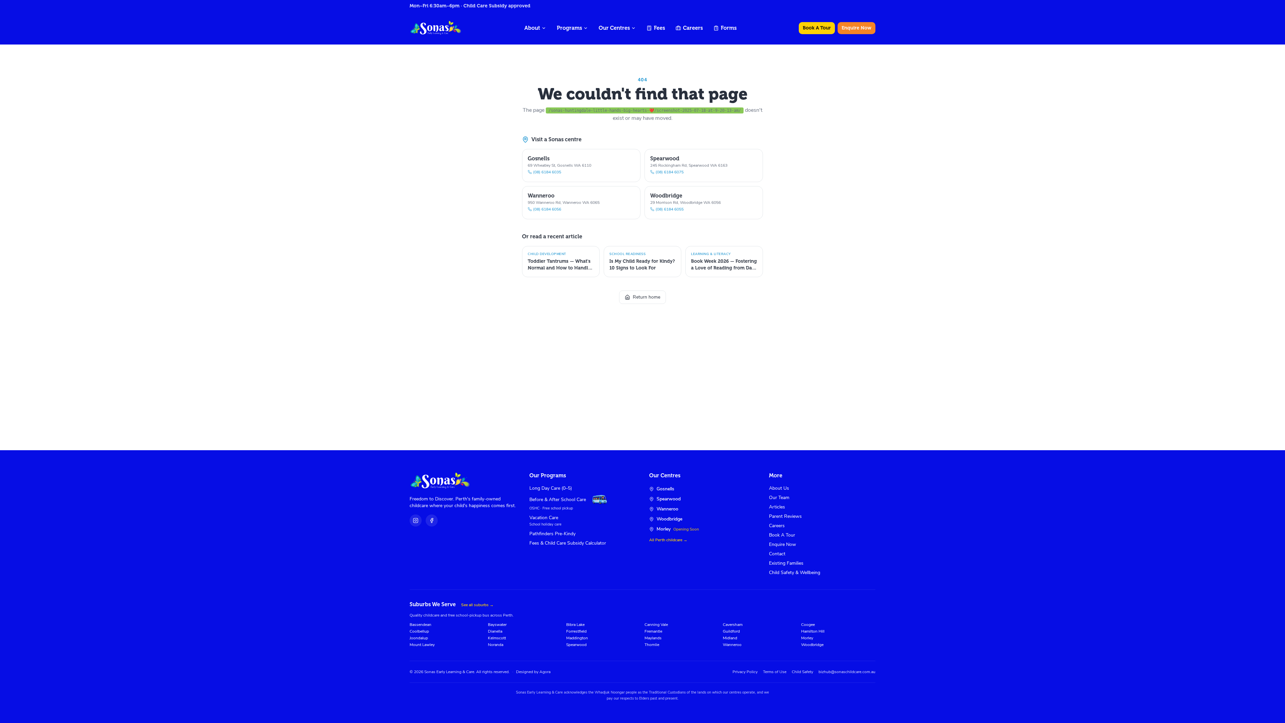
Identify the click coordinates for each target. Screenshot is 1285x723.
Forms (729, 28)
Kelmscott (497, 638)
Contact (777, 554)
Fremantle (653, 631)
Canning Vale (656, 624)
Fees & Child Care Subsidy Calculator (567, 543)
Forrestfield (576, 631)
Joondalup (419, 638)
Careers (693, 28)
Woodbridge (812, 644)
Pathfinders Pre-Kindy (552, 534)
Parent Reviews (785, 516)
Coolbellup (419, 631)
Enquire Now (856, 28)
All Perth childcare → (668, 540)
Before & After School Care (557, 499)
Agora (544, 671)
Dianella (495, 631)
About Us (779, 488)
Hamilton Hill (813, 631)
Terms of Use (774, 671)
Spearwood (576, 644)
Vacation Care (543, 517)
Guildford (731, 631)
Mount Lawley (422, 644)
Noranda (495, 644)
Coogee (808, 624)
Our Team (779, 497)
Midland (730, 638)
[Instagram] (416, 520)
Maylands (653, 638)
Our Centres (614, 28)
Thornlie (652, 644)
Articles (777, 507)
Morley (807, 638)
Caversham (733, 624)
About (532, 28)
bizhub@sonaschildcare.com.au (847, 671)
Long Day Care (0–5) (550, 488)
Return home (646, 297)
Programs (569, 28)
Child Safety (802, 671)
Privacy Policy (745, 671)
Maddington (577, 638)
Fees (659, 28)
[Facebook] (432, 520)
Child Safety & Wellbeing (794, 572)
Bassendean (420, 624)
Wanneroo (732, 644)
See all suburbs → (477, 605)
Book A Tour (817, 28)
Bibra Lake (575, 624)
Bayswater (497, 624)
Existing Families (786, 563)
